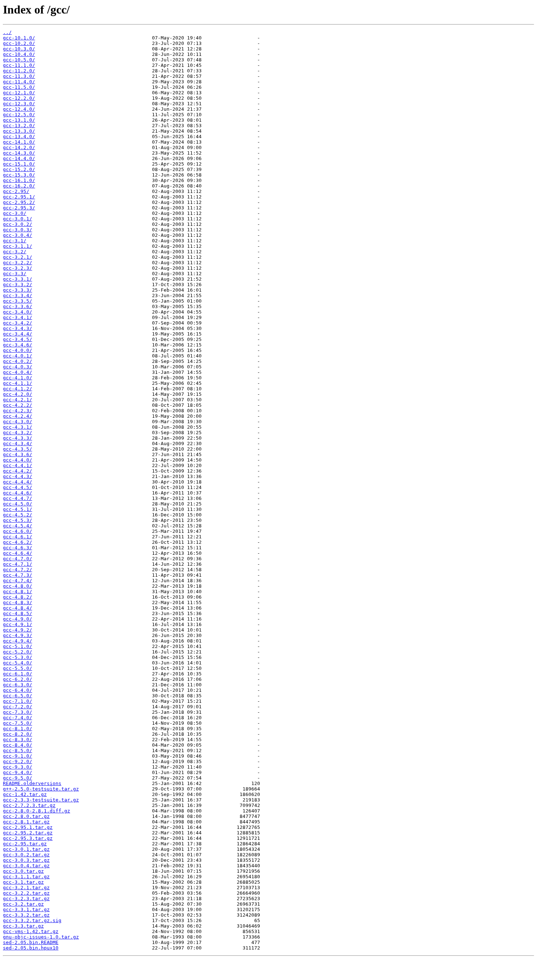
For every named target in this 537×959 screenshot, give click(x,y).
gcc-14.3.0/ (19, 153)
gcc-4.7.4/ (17, 580)
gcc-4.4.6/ (17, 493)
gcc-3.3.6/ (17, 306)
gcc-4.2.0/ (17, 394)
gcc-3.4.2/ (17, 323)
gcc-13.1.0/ (19, 120)
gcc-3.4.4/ (17, 334)
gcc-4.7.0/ (17, 558)
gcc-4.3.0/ (17, 421)
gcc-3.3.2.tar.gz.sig (32, 920)
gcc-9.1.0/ (17, 756)
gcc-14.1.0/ (19, 142)
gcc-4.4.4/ (17, 482)
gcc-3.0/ (14, 213)
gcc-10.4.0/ (19, 54)
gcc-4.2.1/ (17, 399)
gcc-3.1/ (14, 240)
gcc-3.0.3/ (17, 229)
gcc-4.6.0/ (17, 531)
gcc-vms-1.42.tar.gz (30, 931)
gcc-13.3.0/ (19, 131)
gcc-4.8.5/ (17, 613)
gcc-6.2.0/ (17, 679)
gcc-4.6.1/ (17, 536)
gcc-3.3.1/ (17, 279)
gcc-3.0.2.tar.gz (26, 854)
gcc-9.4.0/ (17, 772)
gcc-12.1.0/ (19, 92)
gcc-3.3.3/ (17, 290)
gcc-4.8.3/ (17, 602)
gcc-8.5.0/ (17, 750)
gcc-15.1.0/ (19, 164)
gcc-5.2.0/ (17, 652)
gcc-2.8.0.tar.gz (26, 816)
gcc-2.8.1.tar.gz (26, 822)
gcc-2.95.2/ (19, 202)
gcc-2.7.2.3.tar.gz (29, 805)
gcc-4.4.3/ (17, 476)
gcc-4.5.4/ (17, 525)
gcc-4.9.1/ (17, 624)
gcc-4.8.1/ (17, 591)
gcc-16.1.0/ (19, 180)
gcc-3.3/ (14, 273)
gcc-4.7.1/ (17, 564)
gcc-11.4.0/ (19, 81)
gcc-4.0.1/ (17, 356)
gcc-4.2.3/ (17, 410)
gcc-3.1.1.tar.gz (26, 876)
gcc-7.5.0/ (17, 723)
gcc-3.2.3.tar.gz (26, 898)
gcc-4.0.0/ (17, 350)
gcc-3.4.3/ (17, 328)
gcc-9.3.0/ (17, 767)
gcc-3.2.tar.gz (23, 904)
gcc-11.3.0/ (19, 76)
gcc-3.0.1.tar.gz (26, 849)
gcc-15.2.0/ (19, 169)
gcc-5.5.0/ (17, 668)
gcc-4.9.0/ (17, 619)
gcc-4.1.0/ (17, 377)
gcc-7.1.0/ (17, 701)
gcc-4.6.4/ (17, 553)
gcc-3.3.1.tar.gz (26, 909)
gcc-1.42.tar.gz (25, 794)
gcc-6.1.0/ (17, 673)
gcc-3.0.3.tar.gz (26, 860)
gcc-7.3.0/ (17, 712)
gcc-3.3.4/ (17, 295)
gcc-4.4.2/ (17, 471)
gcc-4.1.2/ (17, 388)
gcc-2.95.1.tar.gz (28, 827)
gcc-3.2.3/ (17, 268)
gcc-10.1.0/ (19, 38)
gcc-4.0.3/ (17, 366)
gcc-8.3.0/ (17, 739)
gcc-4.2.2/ (17, 405)
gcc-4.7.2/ (17, 569)
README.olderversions (32, 783)
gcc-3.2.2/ (17, 262)
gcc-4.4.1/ (17, 465)
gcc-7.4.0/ (17, 717)
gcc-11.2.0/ (19, 70)
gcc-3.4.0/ (17, 312)
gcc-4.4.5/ (17, 487)
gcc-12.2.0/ (19, 98)
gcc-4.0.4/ (17, 372)
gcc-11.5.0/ (19, 87)
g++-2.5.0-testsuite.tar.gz (41, 789)
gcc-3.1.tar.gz (23, 882)
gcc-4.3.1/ (17, 427)
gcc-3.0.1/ (17, 218)
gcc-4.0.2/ (17, 361)
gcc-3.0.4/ (17, 235)
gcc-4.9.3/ (17, 635)
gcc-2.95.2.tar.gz (28, 832)
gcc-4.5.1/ (17, 509)
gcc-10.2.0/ (19, 43)
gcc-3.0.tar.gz (23, 871)
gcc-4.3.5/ (17, 449)
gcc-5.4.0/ (17, 663)
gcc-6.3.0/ (17, 684)
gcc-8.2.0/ (17, 734)
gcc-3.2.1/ (17, 257)
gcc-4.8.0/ (17, 586)
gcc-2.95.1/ (19, 197)
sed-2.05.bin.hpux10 (30, 948)
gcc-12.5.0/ (19, 114)
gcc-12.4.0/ (19, 109)
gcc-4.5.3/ (17, 520)
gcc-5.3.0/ (17, 657)
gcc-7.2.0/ (17, 706)
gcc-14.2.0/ (19, 147)
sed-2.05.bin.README (30, 942)
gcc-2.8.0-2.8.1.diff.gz (36, 811)
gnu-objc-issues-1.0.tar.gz (41, 937)
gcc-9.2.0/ (17, 761)
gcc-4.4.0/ (17, 460)
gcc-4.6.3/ (17, 547)
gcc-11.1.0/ (19, 65)
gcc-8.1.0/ (17, 728)
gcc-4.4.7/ (17, 498)
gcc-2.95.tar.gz (25, 843)
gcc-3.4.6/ (17, 345)
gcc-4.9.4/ (17, 641)
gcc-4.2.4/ (17, 416)
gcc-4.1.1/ (17, 383)
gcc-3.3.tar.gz (23, 926)
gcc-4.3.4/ (17, 443)
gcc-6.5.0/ (17, 695)
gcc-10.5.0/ (19, 59)
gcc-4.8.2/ (17, 597)
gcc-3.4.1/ (17, 317)
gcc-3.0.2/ (17, 224)
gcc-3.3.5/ (17, 301)
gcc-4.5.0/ (17, 504)
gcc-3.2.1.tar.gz (26, 887)
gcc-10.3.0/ (19, 49)
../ (7, 32)
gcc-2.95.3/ (19, 208)
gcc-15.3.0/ (19, 175)
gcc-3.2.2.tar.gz (26, 893)
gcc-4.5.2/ (17, 515)
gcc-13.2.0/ (19, 125)
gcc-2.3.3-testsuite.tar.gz (41, 800)
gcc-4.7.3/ (17, 575)
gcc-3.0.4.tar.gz (26, 865)
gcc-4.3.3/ (17, 438)
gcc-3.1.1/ (17, 246)
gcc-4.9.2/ (17, 630)
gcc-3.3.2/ (17, 284)
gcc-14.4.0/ (19, 158)
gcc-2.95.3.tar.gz (28, 838)
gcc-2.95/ (16, 191)
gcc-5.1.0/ (17, 646)
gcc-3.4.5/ (17, 339)
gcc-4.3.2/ (17, 432)
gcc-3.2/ (14, 251)
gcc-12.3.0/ (19, 103)
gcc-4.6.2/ (17, 542)
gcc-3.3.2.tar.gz (26, 915)
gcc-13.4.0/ (19, 136)
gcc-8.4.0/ (17, 745)
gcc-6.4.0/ (17, 690)
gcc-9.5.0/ (17, 778)
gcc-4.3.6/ (17, 454)
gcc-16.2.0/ (19, 186)
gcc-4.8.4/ (17, 608)
